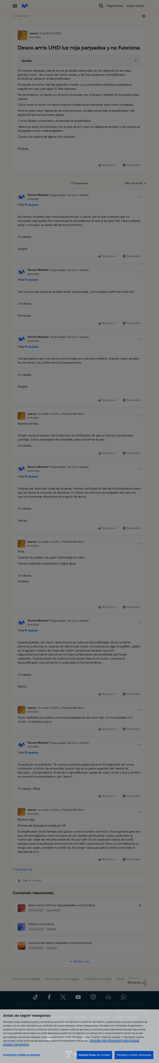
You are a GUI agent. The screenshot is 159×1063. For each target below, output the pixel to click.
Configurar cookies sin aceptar (21, 1054)
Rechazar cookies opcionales (134, 1054)
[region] (79, 1036)
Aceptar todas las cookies (94, 1054)
